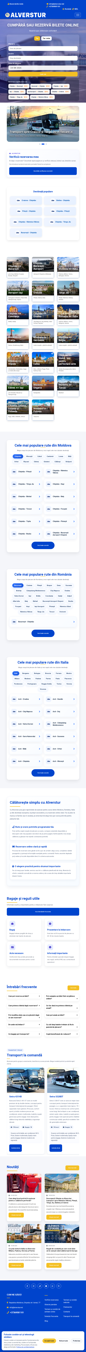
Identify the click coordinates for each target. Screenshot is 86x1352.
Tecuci (51, 612)
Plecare (11, 44)
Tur (37, 38)
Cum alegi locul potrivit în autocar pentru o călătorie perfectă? (22, 1199)
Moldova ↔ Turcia (65, 386)
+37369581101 (54, 6)
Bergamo (25, 673)
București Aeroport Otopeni (53, 601)
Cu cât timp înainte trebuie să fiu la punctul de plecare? (60, 1026)
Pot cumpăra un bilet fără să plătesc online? (60, 997)
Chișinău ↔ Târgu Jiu (65, 291)
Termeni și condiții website (70, 1301)
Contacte (66, 1312)
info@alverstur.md (56, 4)
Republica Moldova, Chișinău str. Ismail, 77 (24, 1303)
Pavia (58, 679)
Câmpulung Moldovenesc (35, 591)
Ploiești (52, 606)
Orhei (16, 462)
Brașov (49, 585)
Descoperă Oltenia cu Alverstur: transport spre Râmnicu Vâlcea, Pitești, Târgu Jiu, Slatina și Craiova (61, 1200)
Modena (28, 679)
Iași (30, 596)
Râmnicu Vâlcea (26, 612)
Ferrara (58, 673)
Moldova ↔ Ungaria (40, 386)
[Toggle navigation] (78, 15)
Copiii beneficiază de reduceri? (58, 1034)
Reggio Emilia (47, 684)
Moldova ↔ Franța (14, 339)
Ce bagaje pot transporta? (18, 1034)
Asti (15, 673)
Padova (38, 679)
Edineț (36, 462)
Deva (59, 585)
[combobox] (43, 48)
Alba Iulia (16, 601)
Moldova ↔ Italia (68, 269)
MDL (76, 9)
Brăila (38, 596)
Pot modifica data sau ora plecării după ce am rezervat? (23, 1016)
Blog (46, 1321)
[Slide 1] (39, 144)
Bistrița (18, 591)
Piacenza (68, 679)
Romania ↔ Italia (68, 316)
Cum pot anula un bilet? (55, 1015)
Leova (61, 456)
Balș (26, 601)
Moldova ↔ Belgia (65, 339)
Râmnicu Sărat (65, 606)
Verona (69, 684)
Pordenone (18, 684)
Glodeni (47, 462)
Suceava (69, 585)
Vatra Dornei (19, 596)
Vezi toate (73, 988)
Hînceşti (29, 456)
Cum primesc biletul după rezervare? (23, 1006)
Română (68, 9)
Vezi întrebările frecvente (43, 911)
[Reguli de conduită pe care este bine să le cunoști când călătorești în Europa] (62, 1233)
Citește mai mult (16, 1215)
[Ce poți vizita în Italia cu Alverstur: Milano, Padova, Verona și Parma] (24, 1233)
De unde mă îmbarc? (16, 1025)
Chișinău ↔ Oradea (39, 315)
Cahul (39, 456)
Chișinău (18, 456)
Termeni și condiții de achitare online (52, 1310)
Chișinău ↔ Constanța (14, 315)
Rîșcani (26, 462)
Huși (28, 606)
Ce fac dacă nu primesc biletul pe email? (59, 1007)
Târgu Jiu (40, 612)
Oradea (67, 591)
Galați (60, 596)
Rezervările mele (16, 4)
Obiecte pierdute (51, 1305)
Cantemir (50, 456)
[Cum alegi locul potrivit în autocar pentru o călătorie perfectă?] (24, 1183)
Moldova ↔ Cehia (40, 362)
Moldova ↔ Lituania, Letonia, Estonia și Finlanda (17, 407)
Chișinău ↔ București (14, 267)
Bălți (69, 456)
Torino (59, 684)
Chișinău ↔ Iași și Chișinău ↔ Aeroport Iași (17, 290)
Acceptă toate (49, 1341)
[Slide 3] (45, 144)
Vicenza (43, 689)
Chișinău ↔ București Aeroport (39, 266)
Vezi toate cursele (43, 545)
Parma (48, 679)
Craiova (29, 585)
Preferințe (76, 1341)
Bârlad (35, 601)
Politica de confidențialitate (25, 1347)
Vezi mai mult (72, 1168)
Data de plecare (14, 63)
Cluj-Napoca (55, 591)
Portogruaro (31, 684)
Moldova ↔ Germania (40, 339)
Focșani (18, 606)
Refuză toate (63, 1341)
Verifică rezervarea (52, 1300)
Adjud (69, 596)
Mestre (69, 673)
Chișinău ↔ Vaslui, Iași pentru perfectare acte (67, 359)
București (18, 585)
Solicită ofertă (15, 1148)
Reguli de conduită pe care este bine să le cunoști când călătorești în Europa (61, 1250)
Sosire (11, 54)
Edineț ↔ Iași (15, 387)
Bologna (37, 673)
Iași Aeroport (39, 606)
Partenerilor (67, 1307)
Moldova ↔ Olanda (14, 362)
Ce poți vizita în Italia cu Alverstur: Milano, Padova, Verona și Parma (22, 1250)
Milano (17, 679)
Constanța (49, 596)
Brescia (48, 673)
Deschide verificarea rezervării (43, 171)
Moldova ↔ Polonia (40, 410)
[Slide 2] (42, 144)
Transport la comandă (71, 1316)
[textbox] (43, 48)
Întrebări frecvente (51, 1316)
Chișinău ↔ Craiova (39, 291)
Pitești (39, 585)
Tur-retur (46, 38)
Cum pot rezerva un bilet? (18, 996)
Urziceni (62, 612)
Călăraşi (58, 462)
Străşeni (69, 462)
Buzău (70, 601)
